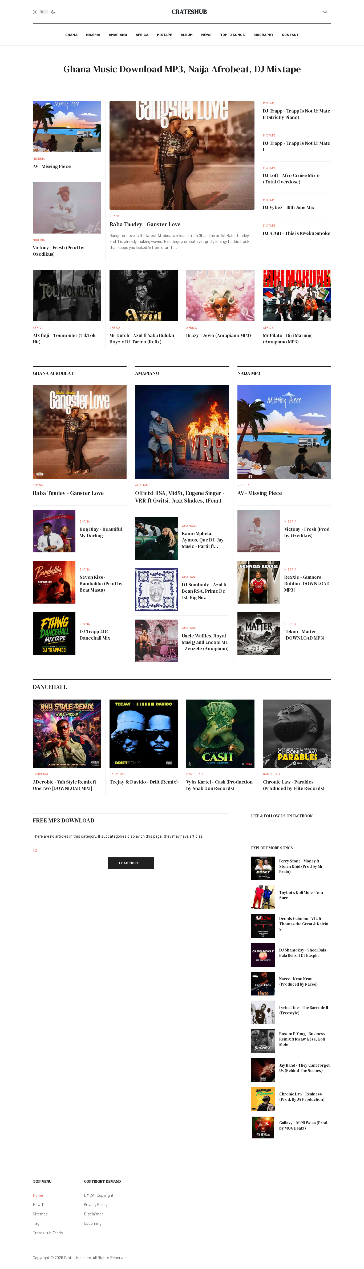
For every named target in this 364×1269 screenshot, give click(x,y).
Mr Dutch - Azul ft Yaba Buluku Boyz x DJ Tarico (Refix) (142, 338)
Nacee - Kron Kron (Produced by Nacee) (298, 981)
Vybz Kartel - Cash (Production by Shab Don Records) (219, 785)
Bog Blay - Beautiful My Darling (101, 532)
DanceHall (42, 774)
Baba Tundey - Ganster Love (145, 224)
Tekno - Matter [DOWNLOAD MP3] (304, 634)
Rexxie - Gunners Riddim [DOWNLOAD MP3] (307, 583)
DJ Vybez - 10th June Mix (288, 207)
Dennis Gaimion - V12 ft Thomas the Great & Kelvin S (303, 924)
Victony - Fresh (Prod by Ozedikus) (58, 250)
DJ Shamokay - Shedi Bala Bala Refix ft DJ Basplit (302, 952)
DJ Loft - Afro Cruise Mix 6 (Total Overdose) (291, 178)
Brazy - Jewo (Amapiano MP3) (218, 335)
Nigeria (39, 158)
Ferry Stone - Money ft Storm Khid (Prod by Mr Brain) (301, 866)
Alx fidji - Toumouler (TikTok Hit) (64, 338)
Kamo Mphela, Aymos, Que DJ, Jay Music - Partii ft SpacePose (203, 543)
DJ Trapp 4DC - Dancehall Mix (96, 634)
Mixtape (269, 103)
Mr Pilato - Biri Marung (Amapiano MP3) (287, 338)
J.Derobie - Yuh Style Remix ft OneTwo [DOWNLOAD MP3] (64, 785)
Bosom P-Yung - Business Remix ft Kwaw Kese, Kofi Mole (302, 1039)
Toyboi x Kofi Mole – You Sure (301, 895)
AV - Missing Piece (52, 166)
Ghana (115, 216)
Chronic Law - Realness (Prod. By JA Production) (302, 1096)
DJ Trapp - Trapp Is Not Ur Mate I (296, 146)
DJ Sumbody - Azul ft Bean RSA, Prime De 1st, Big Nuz (204, 591)
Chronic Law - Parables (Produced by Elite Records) (293, 785)
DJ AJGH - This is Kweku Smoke (296, 233)
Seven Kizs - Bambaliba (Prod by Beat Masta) (101, 583)
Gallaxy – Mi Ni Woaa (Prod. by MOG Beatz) (303, 1125)
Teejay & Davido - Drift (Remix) (144, 781)
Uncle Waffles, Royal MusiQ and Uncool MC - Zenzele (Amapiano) (205, 642)
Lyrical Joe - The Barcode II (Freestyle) (303, 1010)
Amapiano (143, 485)
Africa (38, 327)
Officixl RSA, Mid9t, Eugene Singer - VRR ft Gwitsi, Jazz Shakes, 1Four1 (180, 496)
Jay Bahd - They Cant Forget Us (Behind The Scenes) (304, 1067)
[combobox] (325, 11)
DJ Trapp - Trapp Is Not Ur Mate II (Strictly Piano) (296, 114)
